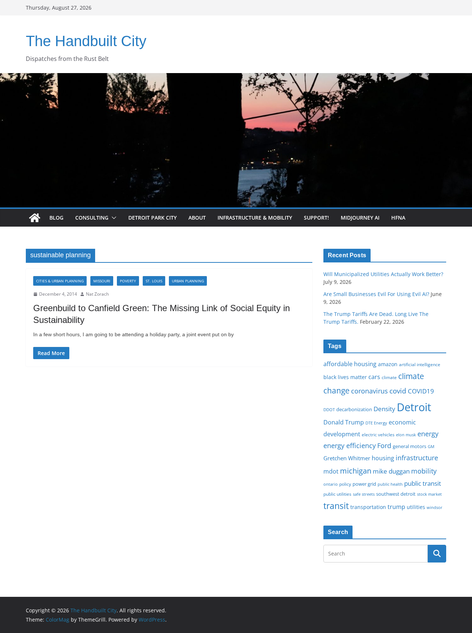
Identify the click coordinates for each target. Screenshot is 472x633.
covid (397, 391)
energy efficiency (349, 445)
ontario (330, 484)
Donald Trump (343, 422)
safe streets (364, 494)
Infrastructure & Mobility (255, 217)
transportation (368, 506)
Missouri (101, 280)
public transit (422, 483)
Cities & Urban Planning (60, 280)
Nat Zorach (97, 294)
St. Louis (154, 280)
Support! (316, 217)
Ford (384, 445)
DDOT (329, 409)
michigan (355, 470)
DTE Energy (376, 423)
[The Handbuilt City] (236, 78)
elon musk (406, 434)
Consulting (91, 217)
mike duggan (391, 471)
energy (427, 433)
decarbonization (354, 409)
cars (374, 377)
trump (396, 507)
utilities (416, 506)
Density (384, 409)
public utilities (337, 494)
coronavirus (369, 390)
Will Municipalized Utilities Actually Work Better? (383, 274)
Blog (56, 217)
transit (336, 506)
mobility (424, 471)
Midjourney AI (360, 217)
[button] (112, 218)
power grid (364, 484)
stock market (429, 494)
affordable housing (349, 364)
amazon (388, 364)
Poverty (128, 280)
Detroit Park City (152, 217)
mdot (331, 471)
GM (431, 446)
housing (383, 458)
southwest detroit (396, 494)
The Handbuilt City (86, 41)
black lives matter (345, 377)
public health (390, 484)
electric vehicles (378, 434)
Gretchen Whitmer (346, 458)
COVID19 (421, 391)
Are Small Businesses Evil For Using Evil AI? (376, 293)
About (197, 217)
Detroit (414, 407)
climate (389, 377)
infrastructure (417, 457)
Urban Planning (188, 280)
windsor (434, 507)
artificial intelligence (419, 364)
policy (345, 484)
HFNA (398, 217)
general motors (409, 446)
